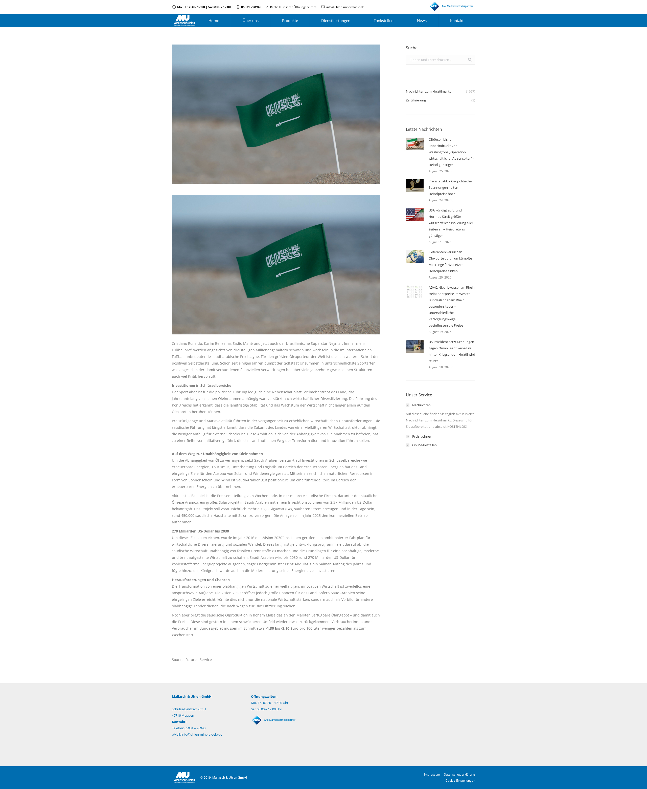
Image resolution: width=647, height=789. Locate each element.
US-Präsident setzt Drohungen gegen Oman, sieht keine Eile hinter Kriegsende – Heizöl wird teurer (452, 351)
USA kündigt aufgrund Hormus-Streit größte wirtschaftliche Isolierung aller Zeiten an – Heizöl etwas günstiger (451, 223)
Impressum (432, 774)
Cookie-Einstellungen (460, 780)
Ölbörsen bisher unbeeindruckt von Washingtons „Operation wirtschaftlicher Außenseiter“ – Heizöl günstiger (451, 152)
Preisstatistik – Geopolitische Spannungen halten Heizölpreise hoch (450, 187)
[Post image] (415, 144)
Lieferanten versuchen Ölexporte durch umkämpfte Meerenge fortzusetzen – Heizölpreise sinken (450, 261)
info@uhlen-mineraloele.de (345, 7)
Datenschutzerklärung (459, 774)
